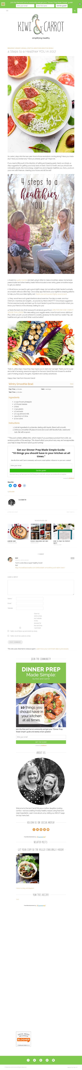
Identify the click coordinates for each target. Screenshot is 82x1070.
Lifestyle (30, 48)
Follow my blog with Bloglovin (25, 888)
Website (10, 608)
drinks (23, 48)
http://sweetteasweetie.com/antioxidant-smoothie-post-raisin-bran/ (40, 568)
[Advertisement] (31, 939)
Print (71, 384)
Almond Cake (12, 541)
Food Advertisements (29, 836)
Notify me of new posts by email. (20, 636)
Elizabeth (11, 492)
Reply (72, 558)
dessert (18, 48)
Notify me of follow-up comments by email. (23, 631)
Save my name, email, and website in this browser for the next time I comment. (38, 621)
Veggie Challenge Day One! (39, 541)
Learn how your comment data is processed (52, 649)
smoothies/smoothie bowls (43, 48)
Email (10, 603)
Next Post (70, 512)
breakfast (11, 48)
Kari (16, 558)
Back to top (72, 1067)
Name (10, 598)
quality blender (21, 280)
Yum (17, 899)
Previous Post (13, 512)
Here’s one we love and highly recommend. (51, 294)
